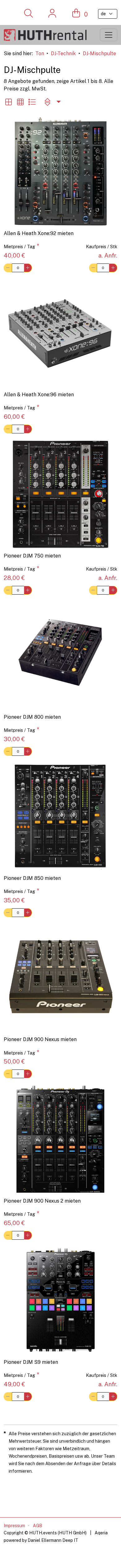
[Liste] (32, 102)
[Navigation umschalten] (108, 35)
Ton (39, 53)
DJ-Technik (63, 53)
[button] (52, 102)
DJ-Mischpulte (99, 53)
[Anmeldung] (52, 13)
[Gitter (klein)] (20, 102)
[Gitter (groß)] (8, 102)
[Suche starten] (28, 13)
